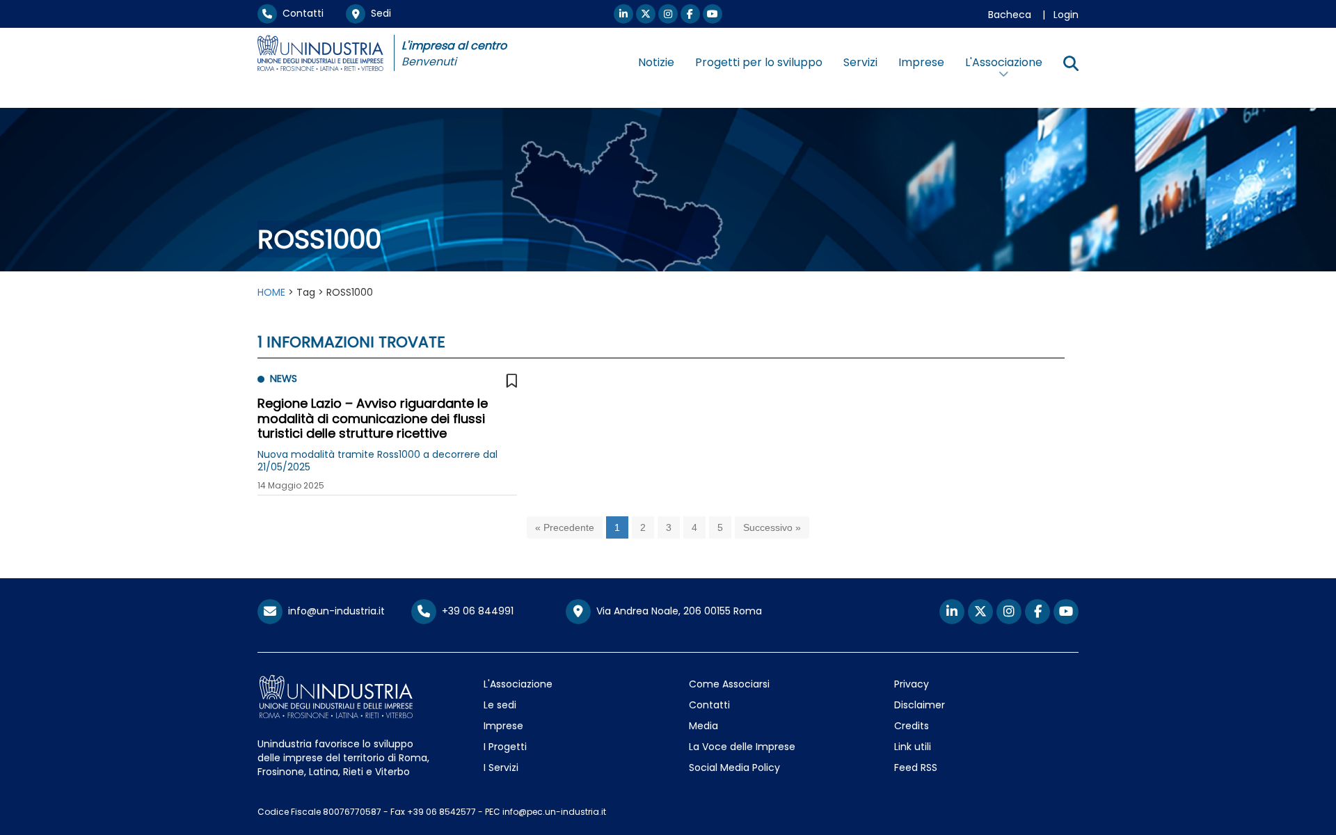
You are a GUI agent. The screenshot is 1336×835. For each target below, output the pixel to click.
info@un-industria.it (334, 611)
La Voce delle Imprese (742, 747)
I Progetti (505, 747)
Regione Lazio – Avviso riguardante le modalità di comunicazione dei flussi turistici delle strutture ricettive (372, 418)
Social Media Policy (734, 767)
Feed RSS (915, 767)
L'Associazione (518, 684)
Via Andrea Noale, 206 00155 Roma (676, 611)
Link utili (912, 747)
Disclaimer (919, 705)
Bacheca (1009, 15)
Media (703, 726)
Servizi (860, 62)
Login (1066, 15)
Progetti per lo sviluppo (758, 62)
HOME (271, 292)
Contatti (300, 13)
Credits (911, 726)
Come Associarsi (729, 684)
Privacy (911, 684)
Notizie (656, 62)
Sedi (378, 13)
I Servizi (501, 767)
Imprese (921, 62)
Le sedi (500, 705)
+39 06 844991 (475, 611)
